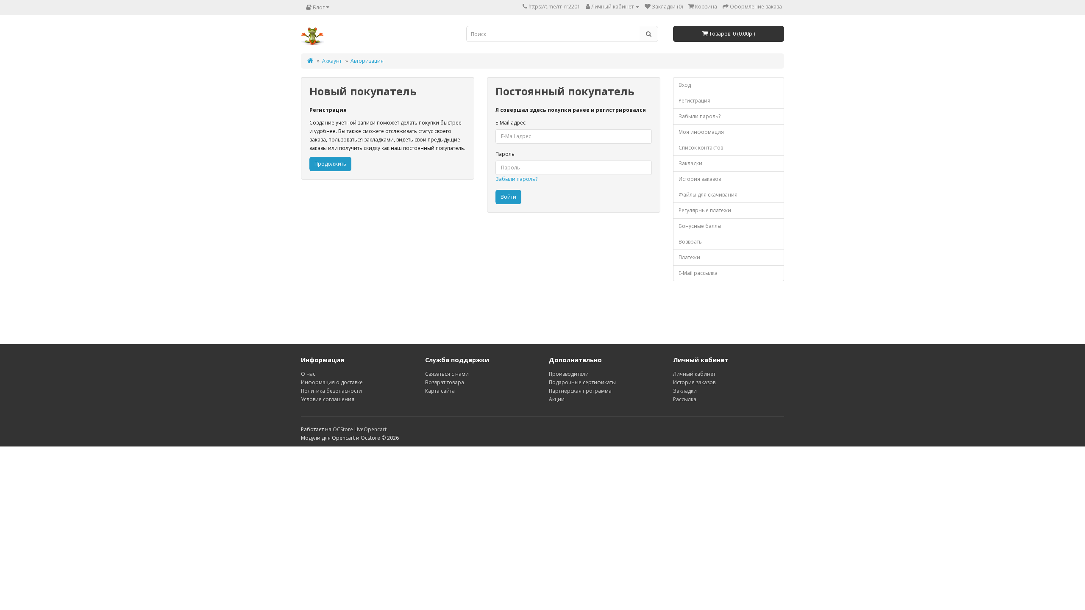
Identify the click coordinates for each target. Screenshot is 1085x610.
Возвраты (691, 241)
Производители (569, 373)
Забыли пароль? (516, 179)
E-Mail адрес (510, 122)
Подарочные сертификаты (582, 382)
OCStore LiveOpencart (360, 429)
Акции (557, 399)
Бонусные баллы (700, 226)
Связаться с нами (447, 373)
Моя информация (701, 132)
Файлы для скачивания (708, 194)
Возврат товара (444, 382)
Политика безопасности (331, 390)
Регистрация (694, 100)
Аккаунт (332, 60)
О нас (308, 373)
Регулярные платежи (705, 210)
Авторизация (367, 60)
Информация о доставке (332, 382)
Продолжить (330, 163)
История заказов (700, 179)
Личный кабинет (694, 373)
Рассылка (684, 399)
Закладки (690, 163)
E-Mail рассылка (698, 273)
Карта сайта (440, 390)
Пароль (505, 154)
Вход (685, 85)
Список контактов (701, 147)
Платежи (689, 257)
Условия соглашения (327, 399)
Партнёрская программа (580, 390)
